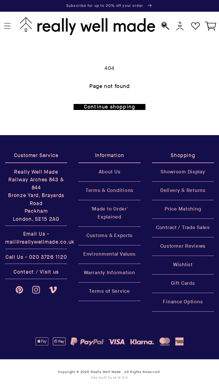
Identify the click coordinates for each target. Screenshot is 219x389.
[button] (7, 26)
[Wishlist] (195, 26)
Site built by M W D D (109, 378)
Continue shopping (109, 107)
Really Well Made (106, 372)
